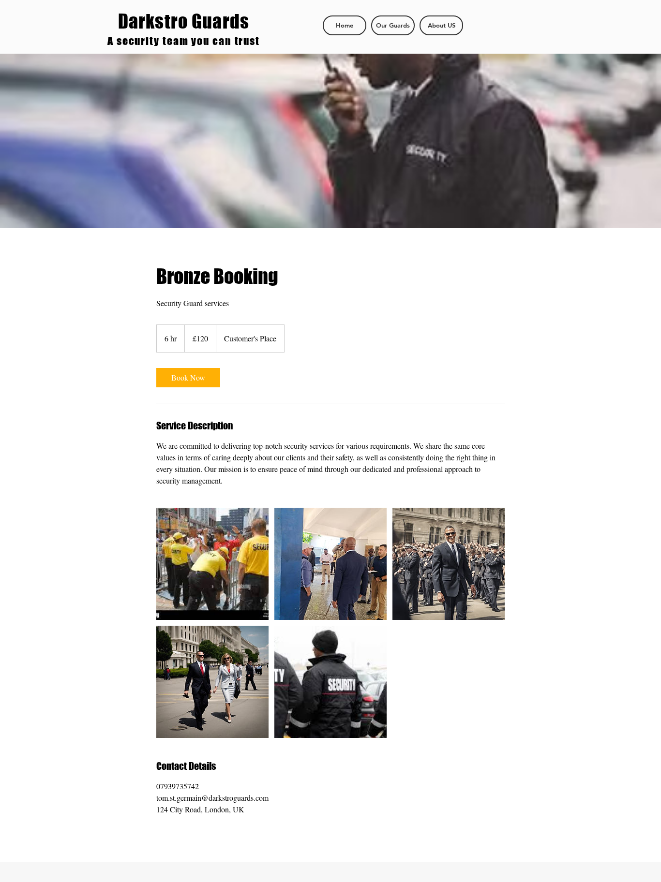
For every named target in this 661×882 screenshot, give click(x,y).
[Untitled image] (212, 564)
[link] (188, 377)
